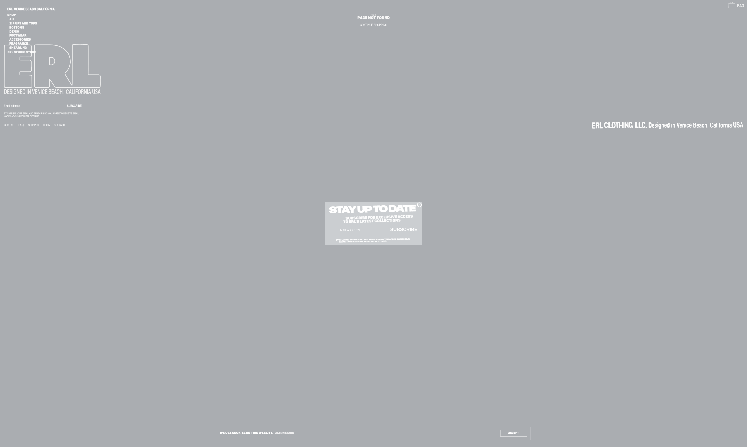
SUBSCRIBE (403, 229)
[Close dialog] (419, 205)
